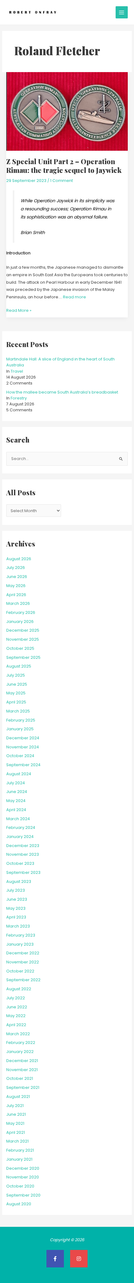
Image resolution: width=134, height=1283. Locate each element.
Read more (74, 297)
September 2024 (23, 764)
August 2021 (18, 1096)
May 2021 (15, 1123)
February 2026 (20, 612)
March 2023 (18, 926)
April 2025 (16, 702)
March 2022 (18, 1033)
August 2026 (18, 558)
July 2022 (15, 998)
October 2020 (20, 1186)
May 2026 (16, 585)
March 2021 (17, 1141)
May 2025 (16, 693)
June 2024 (16, 791)
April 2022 (16, 1024)
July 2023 (15, 890)
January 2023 (20, 944)
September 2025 (23, 657)
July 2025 (15, 675)
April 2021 (15, 1132)
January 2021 (19, 1159)
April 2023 (16, 917)
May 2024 (16, 800)
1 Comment (61, 180)
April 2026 (16, 594)
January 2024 (20, 836)
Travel (17, 371)
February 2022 (20, 1042)
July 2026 (15, 567)
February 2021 (20, 1150)
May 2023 (16, 908)
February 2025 (20, 720)
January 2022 (20, 1051)
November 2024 (22, 747)
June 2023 (16, 899)
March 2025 (18, 711)
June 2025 (16, 684)
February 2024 (20, 827)
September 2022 (23, 979)
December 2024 (22, 738)
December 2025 (22, 630)
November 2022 (22, 962)
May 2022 (16, 1015)
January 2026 (20, 621)
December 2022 (22, 953)
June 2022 (16, 1007)
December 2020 (22, 1168)
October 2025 (20, 648)
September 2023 (23, 872)
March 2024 (18, 818)
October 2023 (20, 863)
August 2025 (18, 666)
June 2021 (16, 1114)
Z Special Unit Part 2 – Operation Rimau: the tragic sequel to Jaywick (64, 165)
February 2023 (20, 935)
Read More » (18, 310)
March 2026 (18, 603)
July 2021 (15, 1105)
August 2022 (18, 989)
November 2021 (22, 1069)
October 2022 (20, 971)
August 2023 (18, 881)
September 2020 (23, 1195)
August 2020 (18, 1204)
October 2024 (20, 755)
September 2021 (22, 1087)
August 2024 (18, 773)
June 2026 (16, 576)
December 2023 (22, 845)
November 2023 (22, 854)
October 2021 (19, 1078)
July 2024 (15, 783)
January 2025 (20, 729)
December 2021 (22, 1060)
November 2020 (22, 1177)
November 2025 (22, 639)
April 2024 (16, 809)
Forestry (19, 398)
